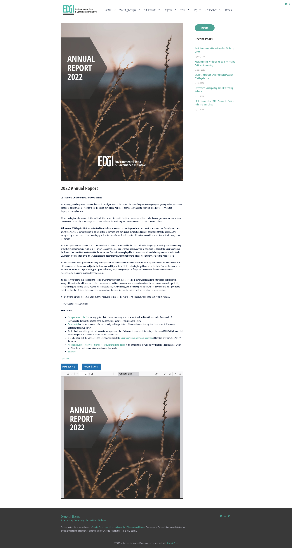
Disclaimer (102, 520)
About (108, 10)
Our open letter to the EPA (78, 317)
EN (286, 3)
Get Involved (211, 10)
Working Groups (127, 10)
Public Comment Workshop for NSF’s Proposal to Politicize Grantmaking (215, 63)
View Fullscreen (90, 366)
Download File (68, 366)
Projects (168, 10)
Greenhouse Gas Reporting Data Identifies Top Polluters (214, 89)
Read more (72, 351)
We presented (73, 324)
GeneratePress (172, 543)
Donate (229, 10)
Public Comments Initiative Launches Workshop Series (214, 50)
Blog (195, 10)
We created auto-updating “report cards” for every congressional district (96, 344)
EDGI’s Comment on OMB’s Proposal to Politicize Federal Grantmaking (215, 102)
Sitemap (76, 516)
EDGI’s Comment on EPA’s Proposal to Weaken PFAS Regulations (214, 76)
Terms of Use (91, 520)
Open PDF (65, 358)
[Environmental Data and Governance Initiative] (80, 9)
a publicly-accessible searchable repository (136, 337)
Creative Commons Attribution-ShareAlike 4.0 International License (118, 527)
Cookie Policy (79, 520)
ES (289, 3)
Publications (150, 10)
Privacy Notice (66, 520)
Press (182, 10)
